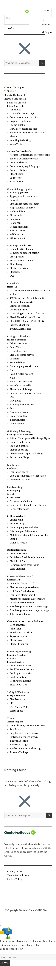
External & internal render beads (28, 505)
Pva (12, 396)
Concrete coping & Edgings (25, 166)
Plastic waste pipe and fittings (26, 453)
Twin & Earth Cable (20, 328)
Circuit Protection (19, 305)
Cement (14, 200)
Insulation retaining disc (23, 128)
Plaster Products (19, 644)
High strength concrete (22, 207)
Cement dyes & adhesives (19, 245)
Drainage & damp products (20, 435)
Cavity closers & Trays (22, 113)
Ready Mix (15, 223)
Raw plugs (15, 400)
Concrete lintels (18, 170)
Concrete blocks (19, 162)
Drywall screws (18, 351)
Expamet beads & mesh (22, 501)
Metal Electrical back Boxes (25, 317)
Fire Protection (18, 699)
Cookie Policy (14, 879)
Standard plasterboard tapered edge (29, 610)
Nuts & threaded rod (21, 381)
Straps (13, 538)
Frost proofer (17, 256)
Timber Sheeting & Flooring (25, 748)
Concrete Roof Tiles (21, 665)
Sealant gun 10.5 (18, 416)
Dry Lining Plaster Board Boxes (27, 313)
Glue (12, 370)
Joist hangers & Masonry (23, 531)
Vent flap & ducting (20, 140)
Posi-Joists (15, 729)
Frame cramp (17, 523)
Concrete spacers (19, 553)
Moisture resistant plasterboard (27, 598)
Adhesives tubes (18, 343)
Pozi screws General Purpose (26, 393)
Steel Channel (17, 568)
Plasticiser (16, 272)
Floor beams (16, 174)
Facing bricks (17, 125)
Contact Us (10, 87)
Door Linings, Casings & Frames (27, 725)
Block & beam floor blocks (24, 158)
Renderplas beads (19, 509)
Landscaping (13, 491)
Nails (12, 377)
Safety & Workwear (16, 696)
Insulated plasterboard (22, 595)
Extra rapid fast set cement (24, 203)
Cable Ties (15, 347)
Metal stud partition (21, 632)
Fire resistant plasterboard (24, 587)
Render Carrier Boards (22, 602)
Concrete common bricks (24, 117)
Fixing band (16, 519)
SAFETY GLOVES (18, 707)
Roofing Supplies (15, 662)
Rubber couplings (19, 457)
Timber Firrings (19, 744)
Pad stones (16, 177)
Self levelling (17, 234)
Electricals (12, 287)
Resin (13, 408)
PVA (12, 275)
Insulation (12, 468)
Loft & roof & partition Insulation (28, 475)
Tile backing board (20, 614)
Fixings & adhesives (16, 340)
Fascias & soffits (19, 446)
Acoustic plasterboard (22, 583)
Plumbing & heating (16, 655)
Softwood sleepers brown (24, 737)
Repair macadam (19, 226)
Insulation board (19, 472)
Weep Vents (16, 144)
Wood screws (17, 423)
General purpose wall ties (24, 527)
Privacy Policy (15, 871)
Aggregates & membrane (23, 196)
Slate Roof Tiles (18, 684)
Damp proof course (20, 442)
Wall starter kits (19, 542)
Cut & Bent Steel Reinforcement (27, 557)
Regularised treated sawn (24, 733)
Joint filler (15, 628)
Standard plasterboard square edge (29, 606)
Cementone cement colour (24, 252)
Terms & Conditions (18, 875)
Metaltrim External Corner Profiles (29, 535)
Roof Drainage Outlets (22, 669)
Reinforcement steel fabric (24, 565)
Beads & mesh (14, 498)
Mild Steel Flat (18, 561)
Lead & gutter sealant (21, 374)
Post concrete (17, 219)
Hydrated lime (17, 211)
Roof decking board (20, 479)
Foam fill (15, 358)
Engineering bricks (20, 121)
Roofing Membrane (20, 680)
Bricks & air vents (15, 106)
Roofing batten (18, 677)
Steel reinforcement (17, 550)
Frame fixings (17, 362)
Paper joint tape (18, 636)
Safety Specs (16, 710)
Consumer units (18, 309)
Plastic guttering (19, 449)
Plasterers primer (19, 268)
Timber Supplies (15, 722)
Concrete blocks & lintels (19, 151)
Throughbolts (17, 419)
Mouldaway (16, 264)
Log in (48, 32)
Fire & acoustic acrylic (22, 354)
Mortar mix (16, 215)
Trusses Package (19, 752)
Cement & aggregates (17, 193)
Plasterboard (13, 580)
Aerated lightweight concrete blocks (30, 154)
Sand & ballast (17, 230)
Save (5, 963)
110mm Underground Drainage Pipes (30, 438)
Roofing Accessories (21, 673)
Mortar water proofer (21, 260)
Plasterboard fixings (21, 389)
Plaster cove (16, 640)
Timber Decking (19, 740)
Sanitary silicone (19, 412)
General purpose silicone (24, 366)
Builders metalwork (16, 516)
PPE (12, 703)
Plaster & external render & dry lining (25, 621)
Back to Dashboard (14, 95)
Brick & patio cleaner (21, 249)
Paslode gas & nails (20, 385)
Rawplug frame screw (22, 404)
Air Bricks (15, 109)
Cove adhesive (17, 624)
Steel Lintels (16, 181)
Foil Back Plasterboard (22, 591)
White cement (17, 238)
